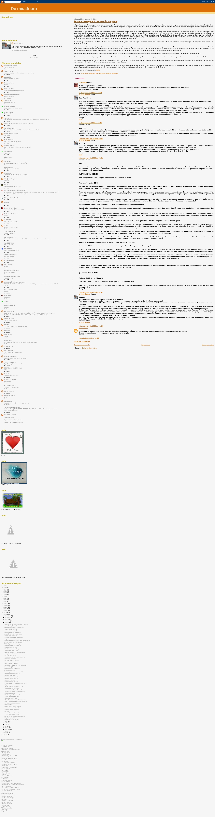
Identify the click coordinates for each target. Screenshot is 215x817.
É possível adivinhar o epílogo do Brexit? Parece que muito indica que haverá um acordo (28, 239)
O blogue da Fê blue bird (11, 198)
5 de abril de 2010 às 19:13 (89, 338)
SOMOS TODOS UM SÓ (11, 227)
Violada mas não (6, 808)
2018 (5, 596)
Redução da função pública (11, 678)
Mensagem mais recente (82, 345)
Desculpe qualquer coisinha (10, 760)
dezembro (8, 616)
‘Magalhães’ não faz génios (11, 688)
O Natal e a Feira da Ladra (11, 375)
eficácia (95, 73)
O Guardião (7, 77)
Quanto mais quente (7, 792)
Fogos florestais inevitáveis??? (12, 645)
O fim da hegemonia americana (12, 713)
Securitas (4, 799)
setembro (7, 621)
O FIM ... (6, 397)
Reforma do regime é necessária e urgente (95, 21)
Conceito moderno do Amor (11, 662)
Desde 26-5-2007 (34, 57)
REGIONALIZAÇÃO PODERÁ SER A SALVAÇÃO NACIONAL (20, 342)
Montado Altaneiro (7, 776)
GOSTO (6, 266)
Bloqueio (6, 711)
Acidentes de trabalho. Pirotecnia (13, 690)
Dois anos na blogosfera (11, 681)
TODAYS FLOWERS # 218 (11, 387)
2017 (5, 598)
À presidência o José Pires (12, 420)
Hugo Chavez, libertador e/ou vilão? (13, 364)
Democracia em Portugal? (12, 276)
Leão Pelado (5, 771)
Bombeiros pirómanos (10, 658)
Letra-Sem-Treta (9, 417)
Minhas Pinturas (9, 391)
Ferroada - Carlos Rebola (9, 764)
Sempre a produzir (7, 800)
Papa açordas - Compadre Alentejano (12, 784)
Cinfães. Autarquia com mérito (12, 632)
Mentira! (6, 324)
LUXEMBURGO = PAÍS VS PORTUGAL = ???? (17, 403)
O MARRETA (8, 249)
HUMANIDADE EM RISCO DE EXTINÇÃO (15, 163)
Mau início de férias (9, 693)
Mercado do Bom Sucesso (11, 660)
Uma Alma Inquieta (9, 256)
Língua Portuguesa (9, 67)
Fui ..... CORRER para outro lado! (13, 352)
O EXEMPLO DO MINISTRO (12, 79)
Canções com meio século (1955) (13, 108)
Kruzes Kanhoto (9, 89)
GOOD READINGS (9, 385)
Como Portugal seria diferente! (12, 626)
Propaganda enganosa (10, 647)
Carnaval (6, 307)
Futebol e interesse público (11, 709)
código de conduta (86, 73)
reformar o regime (105, 73)
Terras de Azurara (6, 806)
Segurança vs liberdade (10, 698)
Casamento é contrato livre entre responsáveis (17, 640)
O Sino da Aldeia (6, 780)
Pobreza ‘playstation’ (10, 675)
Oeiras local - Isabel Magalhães (11, 783)
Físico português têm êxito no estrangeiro (15, 701)
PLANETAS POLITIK (10, 362)
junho (6, 722)
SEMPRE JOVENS (9, 145)
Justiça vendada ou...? (10, 653)
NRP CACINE (8, 334)
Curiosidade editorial (9, 102)
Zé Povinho (7, 219)
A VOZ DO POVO (9, 311)
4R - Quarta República (11, 179)
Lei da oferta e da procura (11, 719)
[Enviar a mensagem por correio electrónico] (100, 70)
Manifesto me (8, 401)
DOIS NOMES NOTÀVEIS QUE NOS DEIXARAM (17, 147)
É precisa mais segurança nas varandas (15, 683)
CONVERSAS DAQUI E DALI (13, 368)
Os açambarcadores (9, 272)
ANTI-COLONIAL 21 (10, 237)
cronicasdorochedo (10, 254)
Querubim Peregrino (7, 793)
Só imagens (5, 805)
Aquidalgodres (5, 752)
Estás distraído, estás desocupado (13, 637)
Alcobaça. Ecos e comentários (10, 749)
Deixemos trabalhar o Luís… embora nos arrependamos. (19, 73)
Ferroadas (4, 765)
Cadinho (6, 202)
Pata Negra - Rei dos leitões (10, 787)
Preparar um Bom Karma (11, 639)
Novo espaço (7, 381)
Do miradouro (24, 8)
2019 (5, 594)
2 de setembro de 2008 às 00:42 (91, 292)
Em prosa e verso (9, 231)
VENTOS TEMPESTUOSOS (11, 250)
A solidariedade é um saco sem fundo (14, 90)
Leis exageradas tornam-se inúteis (13, 672)
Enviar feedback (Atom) (89, 348)
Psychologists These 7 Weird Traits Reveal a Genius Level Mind (21, 129)
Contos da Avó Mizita (10, 208)
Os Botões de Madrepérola (12, 214)
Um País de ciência (9, 96)
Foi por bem (7, 161)
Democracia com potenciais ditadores (14, 657)
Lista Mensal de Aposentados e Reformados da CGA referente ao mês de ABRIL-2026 (27, 119)
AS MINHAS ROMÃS (10, 379)
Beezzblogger (5, 754)
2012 (5, 607)
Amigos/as (7, 291)
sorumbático (8, 100)
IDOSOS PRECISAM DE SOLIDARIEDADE (15, 326)
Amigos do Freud (9, 305)
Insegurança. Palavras (10, 629)
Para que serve (6, 786)
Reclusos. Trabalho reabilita (12, 676)
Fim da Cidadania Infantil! (12, 407)
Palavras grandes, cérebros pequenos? (15, 652)
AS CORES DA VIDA (10, 289)
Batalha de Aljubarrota (10, 667)
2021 (5, 591)
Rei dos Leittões (9, 83)
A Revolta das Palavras (11, 270)
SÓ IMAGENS (8, 157)
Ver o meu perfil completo (19, 50)
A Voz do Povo (5, 746)
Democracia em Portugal (9, 758)
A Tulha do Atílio (9, 318)
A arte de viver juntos (10, 655)
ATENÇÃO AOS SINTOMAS (11, 169)
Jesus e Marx (7, 153)
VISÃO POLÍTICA (9, 139)
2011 (5, 609)
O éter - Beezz (5, 781)
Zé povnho (4, 811)
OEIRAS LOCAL (9, 346)
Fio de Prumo (8, 151)
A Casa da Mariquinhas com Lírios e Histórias (18, 124)
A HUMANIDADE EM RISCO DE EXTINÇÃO (16, 174)
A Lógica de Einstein (9, 670)
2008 (5, 614)
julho (6, 721)
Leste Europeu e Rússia (11, 663)
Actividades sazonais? (10, 630)
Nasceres (6, 84)
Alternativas (8, 340)
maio (6, 724)
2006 (5, 734)
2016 (5, 600)
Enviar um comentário (82, 341)
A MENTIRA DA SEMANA (10, 221)
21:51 (98, 70)
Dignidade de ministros (10, 635)
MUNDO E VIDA (9, 243)
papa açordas (8, 118)
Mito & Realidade (9, 128)
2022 (5, 589)
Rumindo (7, 330)
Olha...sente (7, 135)
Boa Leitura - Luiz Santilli (9, 755)
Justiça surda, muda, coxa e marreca (14, 716)
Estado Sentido (8, 112)
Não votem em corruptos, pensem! (15, 190)
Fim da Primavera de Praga (11, 649)
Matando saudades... (9, 233)
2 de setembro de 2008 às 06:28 (91, 326)
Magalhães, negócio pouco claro (13, 718)
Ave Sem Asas (8, 264)
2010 (5, 610)
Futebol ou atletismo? (10, 680)
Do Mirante (7, 173)
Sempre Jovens (6, 802)
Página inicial (145, 345)
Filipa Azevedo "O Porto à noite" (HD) (14, 209)
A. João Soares (84, 94)
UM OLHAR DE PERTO (11, 134)
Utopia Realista (9, 350)
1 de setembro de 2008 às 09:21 (91, 158)
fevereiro (7, 729)
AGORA (6, 204)
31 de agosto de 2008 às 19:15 (90, 123)
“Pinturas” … (7, 180)
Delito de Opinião (9, 106)
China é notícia (8, 704)
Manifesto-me (5, 773)
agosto (7, 622)
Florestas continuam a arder (12, 703)
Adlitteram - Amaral (7, 748)
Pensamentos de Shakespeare (12, 673)
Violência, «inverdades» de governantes (15, 644)
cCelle (6, 225)
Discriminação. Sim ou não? (12, 695)
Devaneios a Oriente (10, 65)
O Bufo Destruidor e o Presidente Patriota (15, 358)
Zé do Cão (7, 374)
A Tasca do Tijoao (9, 395)
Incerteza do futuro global (11, 650)
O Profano (4, 779)
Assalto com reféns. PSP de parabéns (14, 691)
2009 (5, 612)
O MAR (6, 336)
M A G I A (7, 184)
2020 (5, 593)
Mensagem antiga (208, 345)
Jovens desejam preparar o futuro (13, 686)
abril (6, 726)
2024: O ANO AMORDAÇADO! (12, 141)
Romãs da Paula (6, 796)
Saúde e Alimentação (7, 797)
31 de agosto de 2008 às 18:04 (90, 93)
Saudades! (7, 297)
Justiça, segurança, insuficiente (13, 642)
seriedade (115, 73)
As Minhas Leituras (10, 414)
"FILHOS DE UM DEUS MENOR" (14, 422)
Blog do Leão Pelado (10, 356)
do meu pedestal (9, 260)
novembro (8, 617)
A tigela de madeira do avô (11, 696)
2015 (5, 601)
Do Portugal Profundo (8, 762)
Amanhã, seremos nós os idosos (13, 634)
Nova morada (7, 114)
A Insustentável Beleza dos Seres (14, 282)
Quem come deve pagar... (11, 320)
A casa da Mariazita (7, 745)
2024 (5, 585)
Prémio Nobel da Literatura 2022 (12, 186)
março (7, 727)
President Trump (8, 278)
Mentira (3, 774)
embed (6, 215)
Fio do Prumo (5, 768)
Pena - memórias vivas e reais (10, 789)
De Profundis (5, 757)
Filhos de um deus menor (9, 767)
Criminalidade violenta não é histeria (14, 627)
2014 (5, 603)
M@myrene (7, 295)
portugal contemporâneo (11, 94)
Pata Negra (83, 82)
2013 (5, 369)
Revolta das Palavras (7, 795)
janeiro (7, 731)
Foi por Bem (5, 770)
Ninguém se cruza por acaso (12, 685)
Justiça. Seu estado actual (11, 714)
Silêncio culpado (6, 803)
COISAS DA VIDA (8, 244)
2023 (5, 587)
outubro (7, 619)
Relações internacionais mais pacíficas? (15, 665)
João (80, 119)
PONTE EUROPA (9, 71)
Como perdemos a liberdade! (12, 668)
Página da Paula (6, 790)
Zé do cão (4, 809)
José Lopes (83, 328)
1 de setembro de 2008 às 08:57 (91, 139)
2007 (5, 733)
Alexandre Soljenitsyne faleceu (12, 706)
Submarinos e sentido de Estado (13, 708)
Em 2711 (6, 301)
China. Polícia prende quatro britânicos (14, 699)
